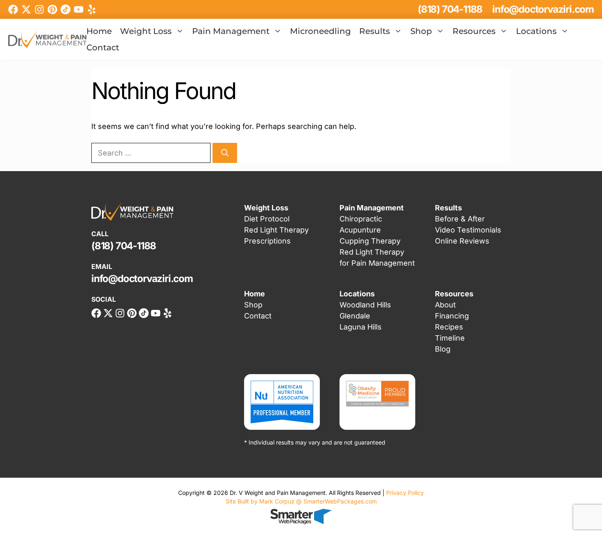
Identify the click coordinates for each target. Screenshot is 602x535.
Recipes (449, 327)
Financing (452, 316)
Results (374, 31)
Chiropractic (360, 218)
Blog (442, 349)
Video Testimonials (468, 230)
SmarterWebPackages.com (340, 501)
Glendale (354, 316)
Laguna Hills (360, 327)
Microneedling (320, 31)
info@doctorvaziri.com (543, 9)
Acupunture (360, 230)
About (445, 304)
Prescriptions (267, 241)
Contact (102, 47)
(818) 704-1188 (450, 9)
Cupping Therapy (370, 241)
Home (99, 31)
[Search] (225, 153)
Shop (421, 31)
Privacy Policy (405, 492)
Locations (536, 31)
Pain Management (230, 31)
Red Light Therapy (276, 230)
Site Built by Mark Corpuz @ (264, 501)
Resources (474, 31)
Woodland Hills (365, 304)
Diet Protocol (267, 218)
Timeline (450, 338)
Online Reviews (462, 241)
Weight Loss (146, 31)
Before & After (460, 218)
